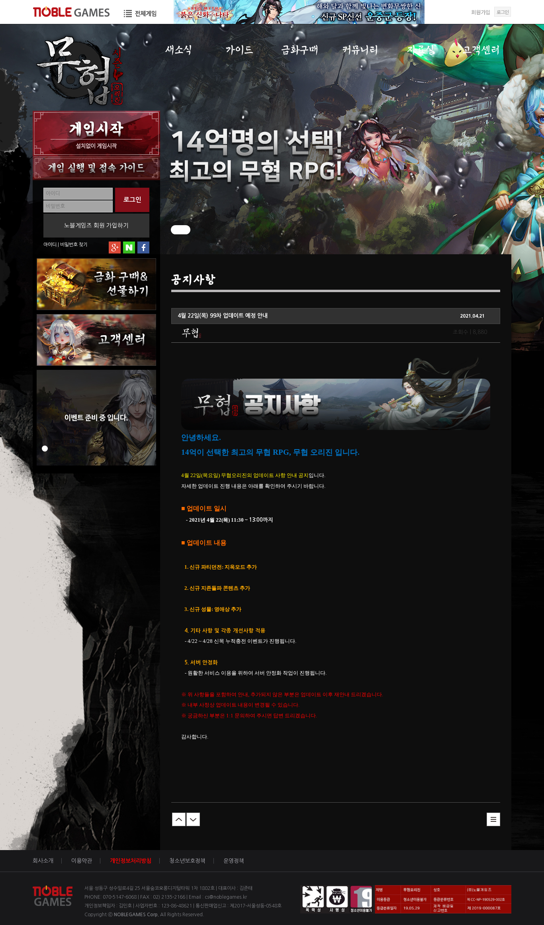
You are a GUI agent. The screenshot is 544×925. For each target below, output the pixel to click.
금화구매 (299, 50)
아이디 (50, 244)
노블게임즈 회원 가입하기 (96, 225)
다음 (193, 819)
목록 (493, 819)
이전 (179, 819)
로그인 (503, 11)
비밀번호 (69, 244)
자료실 (420, 50)
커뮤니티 (360, 50)
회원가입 (480, 12)
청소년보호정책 (187, 861)
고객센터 (481, 50)
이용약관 (81, 861)
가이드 (239, 50)
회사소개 (43, 861)
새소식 (178, 50)
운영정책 (233, 861)
